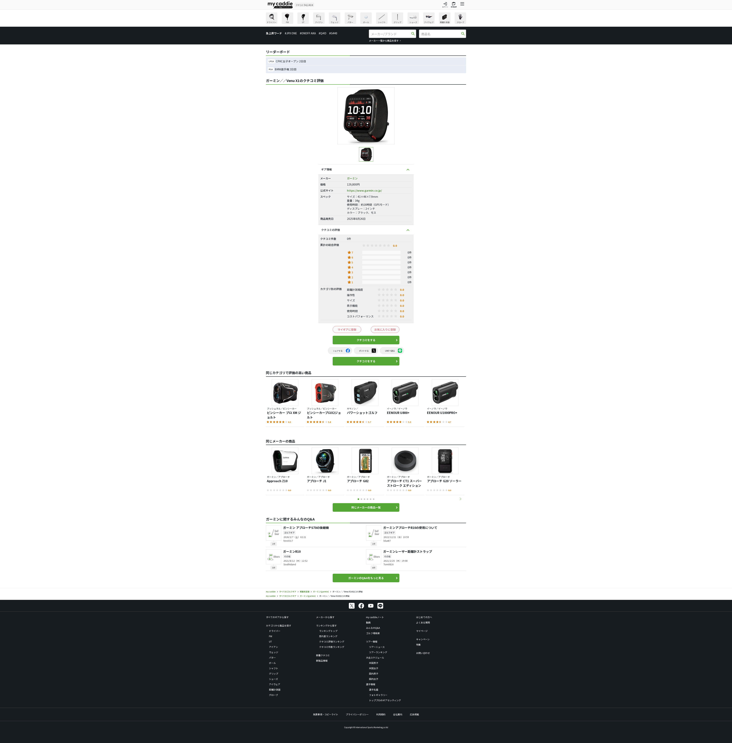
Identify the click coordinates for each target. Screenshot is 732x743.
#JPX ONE (291, 33)
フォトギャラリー (378, 694)
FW (270, 636)
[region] (366, 18)
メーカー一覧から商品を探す (384, 40)
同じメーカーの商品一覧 (366, 507)
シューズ (273, 678)
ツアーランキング (378, 652)
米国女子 (373, 668)
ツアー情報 (371, 641)
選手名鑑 (373, 689)
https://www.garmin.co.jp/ (364, 190)
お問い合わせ (423, 653)
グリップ (273, 673)
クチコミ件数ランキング (331, 646)
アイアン (273, 646)
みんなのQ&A (373, 627)
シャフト (273, 668)
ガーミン (352, 178)
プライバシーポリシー (357, 714)
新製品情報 (321, 660)
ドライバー (274, 630)
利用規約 (380, 714)
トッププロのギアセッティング (385, 700)
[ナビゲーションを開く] (462, 5)
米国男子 (373, 662)
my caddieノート (375, 617)
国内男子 (373, 673)
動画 (368, 622)
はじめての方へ (424, 617)
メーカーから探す (325, 617)
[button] (460, 499)
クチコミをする (366, 340)
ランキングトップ (328, 630)
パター (272, 657)
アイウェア (274, 684)
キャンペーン (423, 639)
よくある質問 (423, 622)
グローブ (273, 694)
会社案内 (397, 714)
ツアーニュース (377, 646)
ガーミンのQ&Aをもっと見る (366, 578)
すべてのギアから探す (277, 617)
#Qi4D (322, 33)
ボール (272, 662)
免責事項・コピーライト (325, 714)
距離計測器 (274, 689)
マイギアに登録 (347, 329)
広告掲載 (414, 714)
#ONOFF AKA (308, 33)
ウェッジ (273, 652)
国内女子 (373, 678)
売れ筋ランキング (328, 636)
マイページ (422, 630)
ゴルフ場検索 (373, 633)
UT (270, 641)
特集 (418, 644)
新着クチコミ (323, 655)
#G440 (333, 33)
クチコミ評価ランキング (331, 641)
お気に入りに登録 (385, 329)
